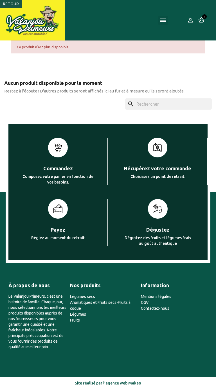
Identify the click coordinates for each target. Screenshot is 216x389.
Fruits (75, 320)
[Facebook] (11, 353)
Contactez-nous (155, 308)
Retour (11, 4)
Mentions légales (156, 296)
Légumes (78, 314)
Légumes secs (82, 296)
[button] (179, 20)
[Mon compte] (190, 20)
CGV (144, 302)
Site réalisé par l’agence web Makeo (108, 383)
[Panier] (201, 20)
